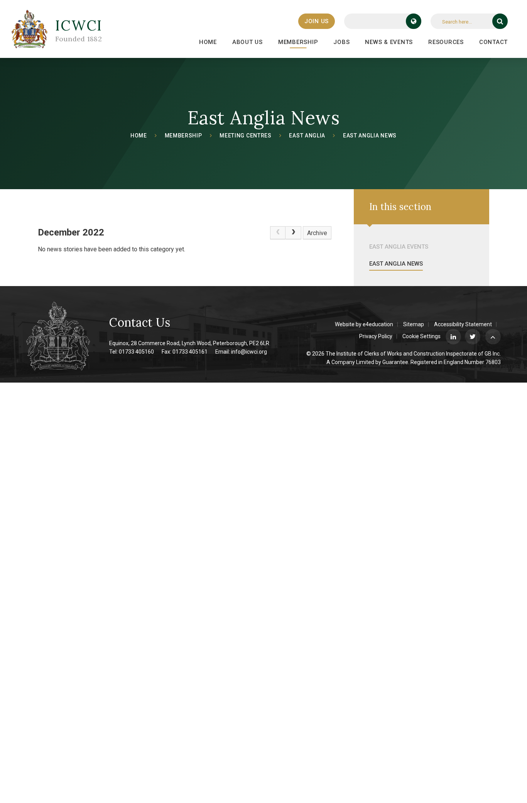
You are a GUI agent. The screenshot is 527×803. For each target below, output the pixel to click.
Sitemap (413, 324)
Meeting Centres (246, 135)
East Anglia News (370, 135)
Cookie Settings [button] (421, 336)
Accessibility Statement (463, 324)
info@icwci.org (249, 352)
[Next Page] (293, 232)
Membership (183, 135)
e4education (378, 324)
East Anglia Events (398, 246)
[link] (277, 232)
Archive (317, 233)
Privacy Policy (375, 336)
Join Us (316, 21)
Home (138, 135)
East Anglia (307, 135)
